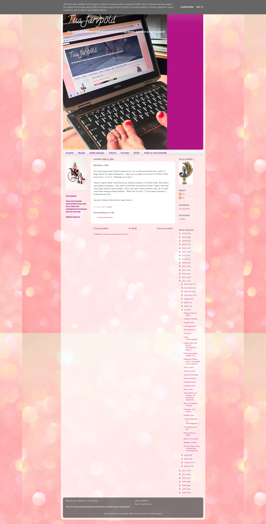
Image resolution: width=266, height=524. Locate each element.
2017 (184, 266)
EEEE (137, 153)
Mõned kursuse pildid (190, 434)
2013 (184, 281)
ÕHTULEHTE (189, 330)
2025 (184, 237)
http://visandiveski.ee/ (143, 504)
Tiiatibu (182, 219)
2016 (184, 270)
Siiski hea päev (189, 371)
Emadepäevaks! (190, 382)
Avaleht (70, 153)
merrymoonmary (141, 513)
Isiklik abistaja (96, 153)
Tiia (183, 194)
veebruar (188, 462)
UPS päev (187, 333)
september (188, 295)
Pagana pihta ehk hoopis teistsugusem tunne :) (190, 346)
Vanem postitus (165, 228)
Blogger (158, 513)
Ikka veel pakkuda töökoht (190, 404)
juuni (186, 306)
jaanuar (187, 466)
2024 (184, 241)
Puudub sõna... (189, 415)
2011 (184, 474)
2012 (184, 471)
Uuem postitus (101, 228)
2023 (184, 244)
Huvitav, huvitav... (190, 378)
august (187, 299)
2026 (184, 233)
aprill (186, 455)
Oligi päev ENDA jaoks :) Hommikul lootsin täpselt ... (192, 361)
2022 (184, 248)
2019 (184, 259)
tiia (183, 198)
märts (186, 459)
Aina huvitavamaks (191, 375)
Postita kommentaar (105, 217)
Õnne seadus (189, 367)
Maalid (81, 153)
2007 (184, 489)
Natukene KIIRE (190, 442)
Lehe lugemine (190, 326)
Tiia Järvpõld (91, 20)
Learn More (187, 7)
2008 (184, 485)
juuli (186, 302)
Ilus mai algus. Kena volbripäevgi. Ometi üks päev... (192, 448)
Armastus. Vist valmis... (189, 410)
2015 (184, 274)
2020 (184, 255)
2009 (184, 482)
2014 (184, 277)
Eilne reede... (189, 389)
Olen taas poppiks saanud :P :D (191, 354)
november (188, 288)
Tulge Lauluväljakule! (191, 338)
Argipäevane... (189, 322)
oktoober (188, 291)
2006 (184, 493)
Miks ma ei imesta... (191, 439)
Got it (199, 7)
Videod (112, 153)
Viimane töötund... (191, 319)
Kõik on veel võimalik (155, 153)
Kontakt (125, 153)
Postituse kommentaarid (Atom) (115, 234)
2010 (184, 478)
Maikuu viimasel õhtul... (190, 314)
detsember (188, 284)
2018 (184, 263)
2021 (184, 252)
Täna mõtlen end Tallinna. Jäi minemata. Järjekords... (190, 396)
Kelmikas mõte (190, 386)
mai (186, 310)
